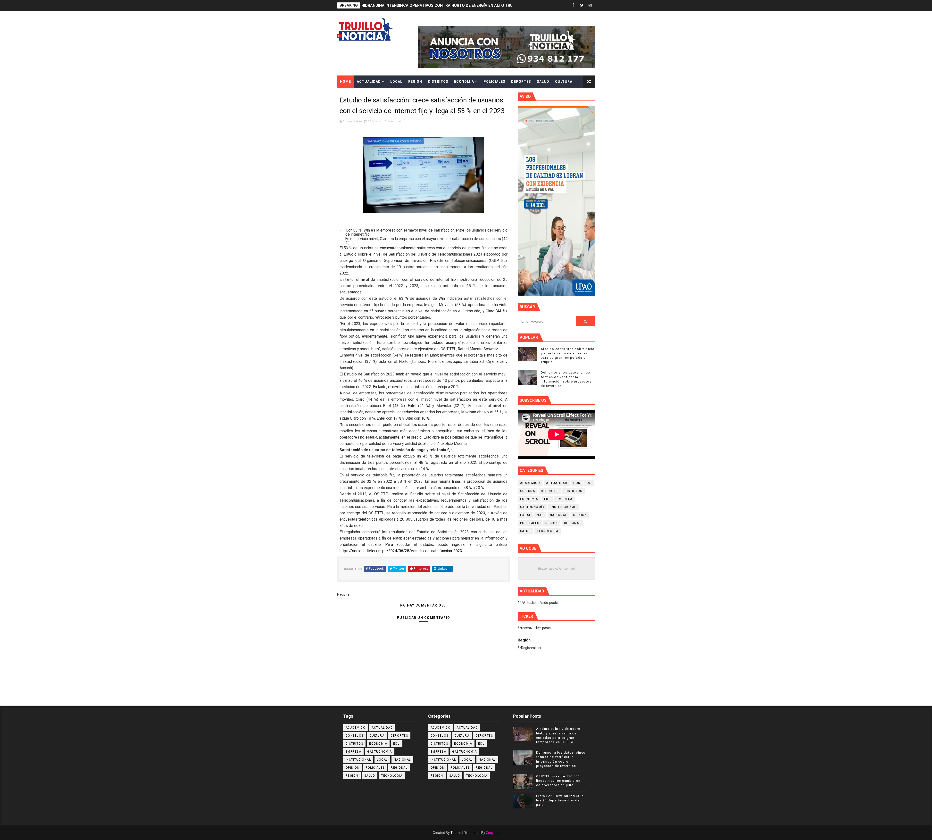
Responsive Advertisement (556, 568)
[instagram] (590, 5)
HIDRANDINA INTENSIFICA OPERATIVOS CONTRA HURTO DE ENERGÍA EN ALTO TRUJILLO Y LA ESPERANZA (458, 5)
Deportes (521, 81)
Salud (543, 81)
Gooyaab (492, 833)
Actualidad (369, 81)
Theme (456, 833)
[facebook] (573, 5)
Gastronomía (532, 507)
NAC (540, 515)
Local (396, 81)
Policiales (494, 81)
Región (415, 81)
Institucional (563, 507)
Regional (572, 523)
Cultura (563, 81)
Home (345, 81)
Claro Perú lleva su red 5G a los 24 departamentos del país (560, 800)
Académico (530, 483)
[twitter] (581, 5)
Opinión (580, 515)
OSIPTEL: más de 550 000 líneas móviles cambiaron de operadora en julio (558, 780)
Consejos (582, 483)
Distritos (438, 81)
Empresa (565, 499)
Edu (547, 499)
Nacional (394, 121)
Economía (464, 81)
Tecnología (547, 531)
